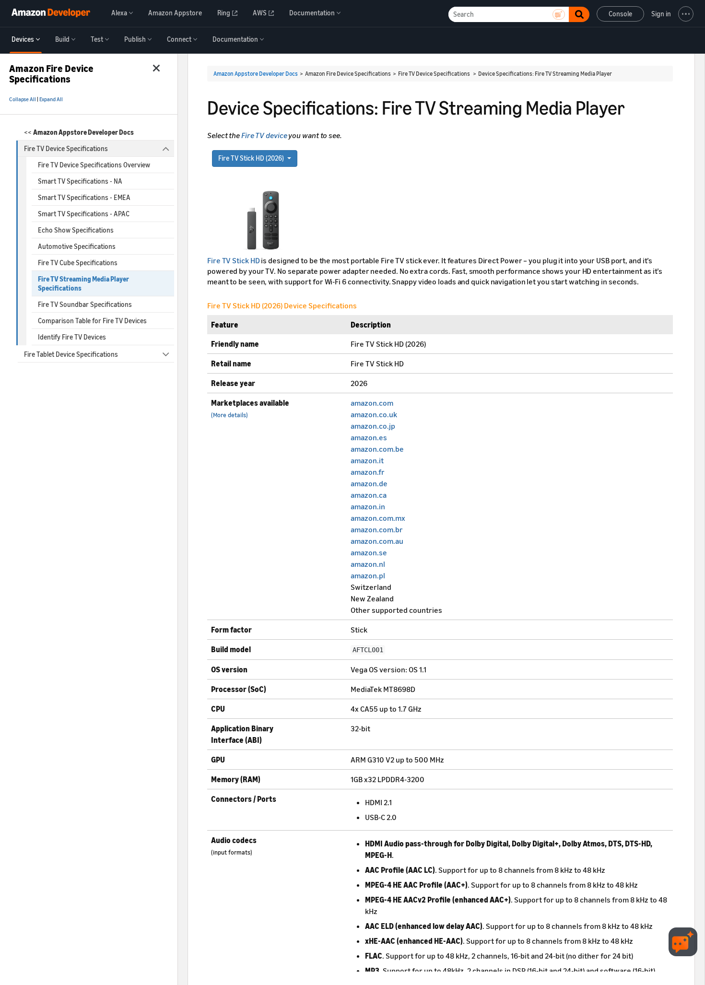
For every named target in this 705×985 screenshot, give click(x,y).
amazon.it (367, 460)
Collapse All (22, 99)
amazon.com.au (377, 541)
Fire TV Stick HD (234, 260)
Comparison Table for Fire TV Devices (92, 321)
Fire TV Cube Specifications (78, 262)
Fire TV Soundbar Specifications (85, 304)
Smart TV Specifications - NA (80, 181)
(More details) (229, 415)
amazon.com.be (377, 449)
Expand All (51, 99)
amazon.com (372, 403)
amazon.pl (368, 575)
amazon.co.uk (374, 414)
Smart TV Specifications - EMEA (84, 197)
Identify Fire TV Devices (72, 337)
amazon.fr (368, 472)
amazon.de (369, 483)
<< (79, 132)
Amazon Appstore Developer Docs (255, 73)
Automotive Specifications (77, 246)
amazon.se (369, 552)
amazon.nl (368, 564)
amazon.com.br (377, 529)
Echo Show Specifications (76, 230)
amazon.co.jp (373, 426)
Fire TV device (264, 135)
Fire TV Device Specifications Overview (94, 165)
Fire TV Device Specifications (66, 148)
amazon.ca (369, 495)
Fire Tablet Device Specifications (71, 354)
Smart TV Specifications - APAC (83, 214)
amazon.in (368, 506)
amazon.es (369, 437)
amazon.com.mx (378, 518)
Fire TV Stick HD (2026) (251, 158)
